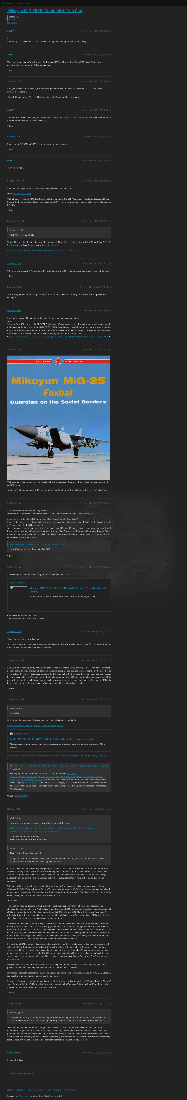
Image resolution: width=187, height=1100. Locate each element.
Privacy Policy (70, 1090)
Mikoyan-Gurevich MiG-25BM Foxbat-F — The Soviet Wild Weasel (41, 544)
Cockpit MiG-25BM (22, 193)
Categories (20, 1090)
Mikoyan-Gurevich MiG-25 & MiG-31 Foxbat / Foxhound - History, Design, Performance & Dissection (62, 766)
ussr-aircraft (12, 22)
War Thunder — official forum (15, 3)
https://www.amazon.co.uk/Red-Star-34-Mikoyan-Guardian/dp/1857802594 (41, 250)
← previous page (15, 1073)
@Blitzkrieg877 (21, 796)
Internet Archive (17, 583)
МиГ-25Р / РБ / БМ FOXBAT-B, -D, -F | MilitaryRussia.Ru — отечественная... (52, 739)
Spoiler (13, 900)
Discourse (23, 1096)
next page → (30, 1073)
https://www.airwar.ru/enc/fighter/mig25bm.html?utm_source (35, 725)
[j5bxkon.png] (29, 783)
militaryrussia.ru (21, 734)
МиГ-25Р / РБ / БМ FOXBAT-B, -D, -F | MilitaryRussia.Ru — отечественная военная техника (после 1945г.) (58, 336)
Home (10, 1090)
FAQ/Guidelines (35, 1090)
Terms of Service (53, 1090)
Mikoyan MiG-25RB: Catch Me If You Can (44, 10)
